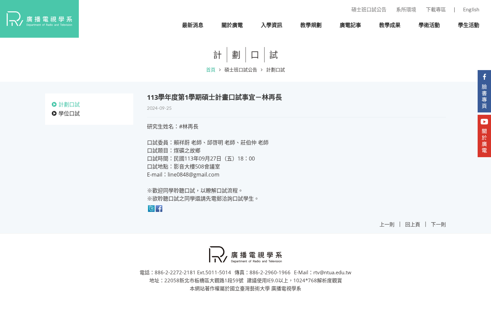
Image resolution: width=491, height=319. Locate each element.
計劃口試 (275, 69)
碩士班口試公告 (240, 69)
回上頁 (412, 224)
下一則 (438, 224)
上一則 (386, 224)
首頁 (210, 69)
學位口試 (69, 113)
